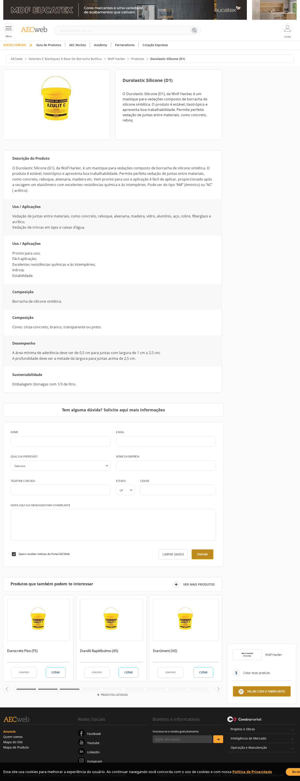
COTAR (55, 672)
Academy (100, 45)
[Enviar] (218, 739)
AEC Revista (77, 45)
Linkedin (93, 752)
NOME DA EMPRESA (127, 456)
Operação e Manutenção (249, 747)
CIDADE (144, 481)
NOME (14, 432)
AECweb (17, 59)
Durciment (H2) (165, 650)
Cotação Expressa (155, 45)
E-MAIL (120, 432)
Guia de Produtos (48, 45)
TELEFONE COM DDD (23, 481)
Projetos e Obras (243, 729)
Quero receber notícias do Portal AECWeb (44, 554)
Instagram (94, 761)
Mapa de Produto (16, 747)
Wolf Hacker (116, 59)
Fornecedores (124, 45)
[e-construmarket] (244, 718)
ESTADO (121, 481)
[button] (6, 688)
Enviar (202, 554)
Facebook (94, 734)
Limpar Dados (173, 554)
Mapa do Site (13, 742)
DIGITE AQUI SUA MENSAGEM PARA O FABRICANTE (40, 505)
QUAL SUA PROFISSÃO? (24, 456)
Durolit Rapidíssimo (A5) (99, 650)
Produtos (137, 59)
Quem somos (13, 737)
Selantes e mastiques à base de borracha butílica (65, 59)
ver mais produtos (199, 584)
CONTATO (24, 672)
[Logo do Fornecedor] (247, 654)
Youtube (93, 743)
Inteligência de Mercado (248, 738)
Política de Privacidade (252, 771)
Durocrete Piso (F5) (22, 650)
